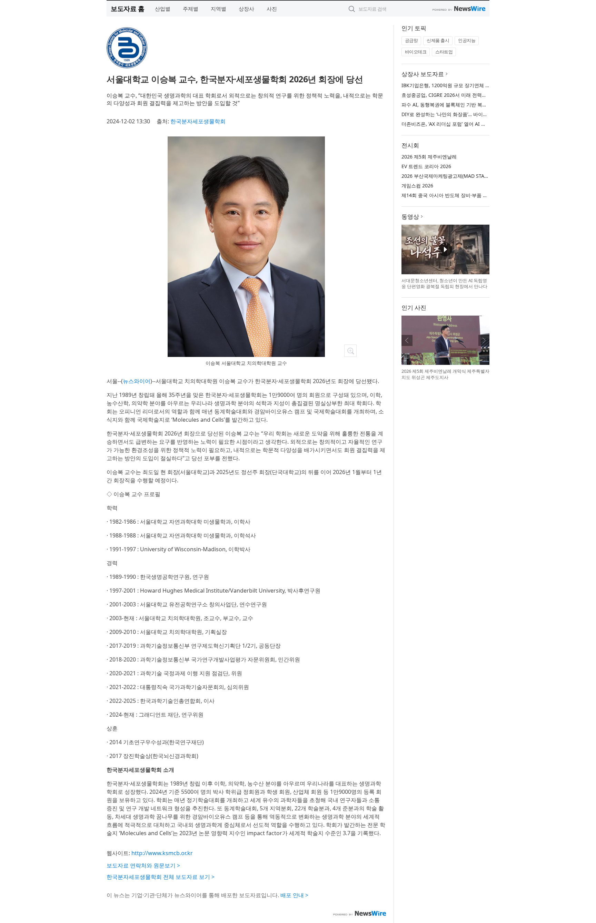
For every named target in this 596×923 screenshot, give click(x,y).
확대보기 (350, 351)
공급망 (411, 40)
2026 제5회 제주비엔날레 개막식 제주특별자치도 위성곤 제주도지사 (445, 374)
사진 (272, 8)
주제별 (190, 8)
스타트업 (444, 52)
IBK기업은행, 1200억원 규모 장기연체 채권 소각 (453, 85)
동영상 (410, 217)
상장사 (246, 8)
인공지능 (466, 40)
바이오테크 (416, 52)
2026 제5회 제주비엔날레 (429, 156)
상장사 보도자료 (422, 74)
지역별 (218, 8)
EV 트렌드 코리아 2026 (426, 166)
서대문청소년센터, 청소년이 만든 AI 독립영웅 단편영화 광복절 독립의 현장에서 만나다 (444, 283)
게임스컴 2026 (417, 185)
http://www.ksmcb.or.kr (162, 853)
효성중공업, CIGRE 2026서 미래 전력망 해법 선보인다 (459, 95)
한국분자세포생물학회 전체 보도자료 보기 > (161, 877)
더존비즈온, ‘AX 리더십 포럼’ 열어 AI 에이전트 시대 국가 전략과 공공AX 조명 (483, 124)
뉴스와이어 (136, 381)
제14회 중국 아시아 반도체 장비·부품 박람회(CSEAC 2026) (464, 195)
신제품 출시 (438, 40)
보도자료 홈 (127, 8)
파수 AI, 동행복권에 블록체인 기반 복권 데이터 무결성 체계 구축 (471, 104)
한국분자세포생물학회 (198, 121)
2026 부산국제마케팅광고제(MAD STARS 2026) (452, 176)
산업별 (162, 8)
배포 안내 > (294, 895)
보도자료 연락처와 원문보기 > (143, 865)
